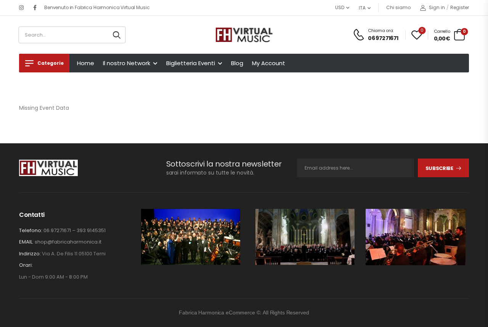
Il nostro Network (126, 63)
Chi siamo (398, 7)
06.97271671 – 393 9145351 (74, 230)
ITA (362, 8)
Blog (237, 63)
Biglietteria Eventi (190, 63)
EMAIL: (26, 241)
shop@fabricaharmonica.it (68, 241)
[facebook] (35, 7)
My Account (268, 63)
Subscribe (439, 168)
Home (85, 63)
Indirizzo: (30, 253)
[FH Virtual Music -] (244, 35)
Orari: (26, 265)
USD (339, 7)
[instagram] (21, 7)
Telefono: (30, 230)
